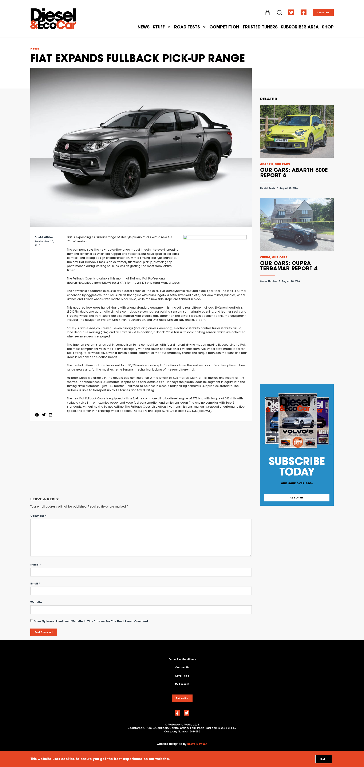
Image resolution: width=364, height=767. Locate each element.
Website (36, 602)
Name (35, 564)
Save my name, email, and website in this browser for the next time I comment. (91, 621)
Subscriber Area (300, 27)
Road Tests (187, 27)
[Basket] (267, 13)
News (144, 27)
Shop (328, 27)
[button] (37, 414)
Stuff (159, 27)
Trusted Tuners (260, 27)
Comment (38, 515)
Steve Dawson (197, 744)
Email (35, 583)
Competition (224, 27)
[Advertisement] (141, 459)
